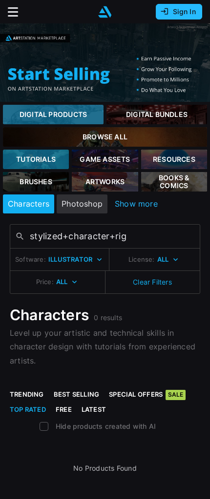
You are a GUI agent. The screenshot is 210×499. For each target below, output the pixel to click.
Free (64, 409)
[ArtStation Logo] (105, 12)
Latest (94, 409)
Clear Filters (152, 282)
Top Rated (28, 409)
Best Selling (77, 394)
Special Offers (146, 394)
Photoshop (82, 204)
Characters (28, 204)
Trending (27, 394)
